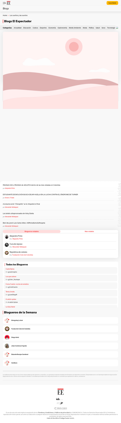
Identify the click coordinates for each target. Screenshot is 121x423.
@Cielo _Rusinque (14, 279)
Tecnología (111, 28)
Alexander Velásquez (11, 207)
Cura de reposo (16, 244)
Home (5, 15)
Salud (98, 28)
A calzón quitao (11, 299)
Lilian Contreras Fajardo (19, 346)
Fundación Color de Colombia (22, 255)
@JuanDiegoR (12, 295)
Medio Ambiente (75, 28)
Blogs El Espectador (17, 21)
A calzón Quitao (13, 302)
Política (91, 28)
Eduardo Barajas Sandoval (19, 354)
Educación (27, 28)
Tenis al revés (10, 292)
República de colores (18, 252)
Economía (52, 28)
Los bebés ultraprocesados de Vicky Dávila (18, 214)
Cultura (35, 28)
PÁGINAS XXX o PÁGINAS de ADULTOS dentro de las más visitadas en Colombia (31, 185)
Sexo (103, 28)
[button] (118, 27)
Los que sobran (11, 277)
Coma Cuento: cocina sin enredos (17, 284)
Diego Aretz (15, 337)
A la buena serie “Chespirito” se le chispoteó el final (21, 204)
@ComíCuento (12, 287)
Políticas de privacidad (62, 412)
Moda (85, 28)
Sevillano (14, 363)
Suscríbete (112, 3)
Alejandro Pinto (10, 188)
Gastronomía (62, 28)
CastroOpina (10, 269)
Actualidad (17, 28)
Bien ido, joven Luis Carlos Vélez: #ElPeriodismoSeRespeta (24, 223)
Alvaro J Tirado (9, 198)
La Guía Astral (10, 307)
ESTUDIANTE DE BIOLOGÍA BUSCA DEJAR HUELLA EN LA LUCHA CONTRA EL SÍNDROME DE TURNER (40, 195)
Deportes (43, 28)
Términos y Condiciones (46, 412)
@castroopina (12, 272)
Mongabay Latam (17, 320)
